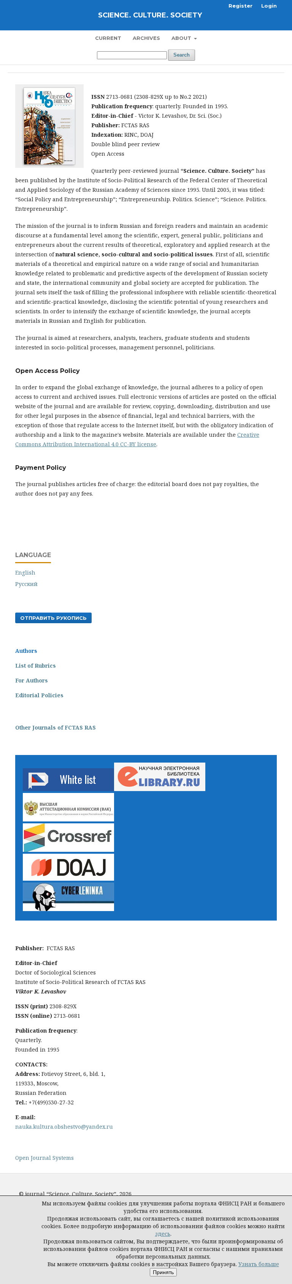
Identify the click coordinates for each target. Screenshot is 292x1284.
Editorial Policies (39, 695)
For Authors (31, 680)
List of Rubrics (35, 665)
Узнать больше (258, 1264)
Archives (146, 38)
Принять (163, 1272)
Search (181, 55)
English (25, 572)
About (182, 38)
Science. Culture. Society (150, 15)
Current (108, 38)
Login (269, 6)
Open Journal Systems (44, 1157)
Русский (26, 584)
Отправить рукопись (53, 618)
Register (240, 6)
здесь (162, 1233)
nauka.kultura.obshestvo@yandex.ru (64, 1126)
